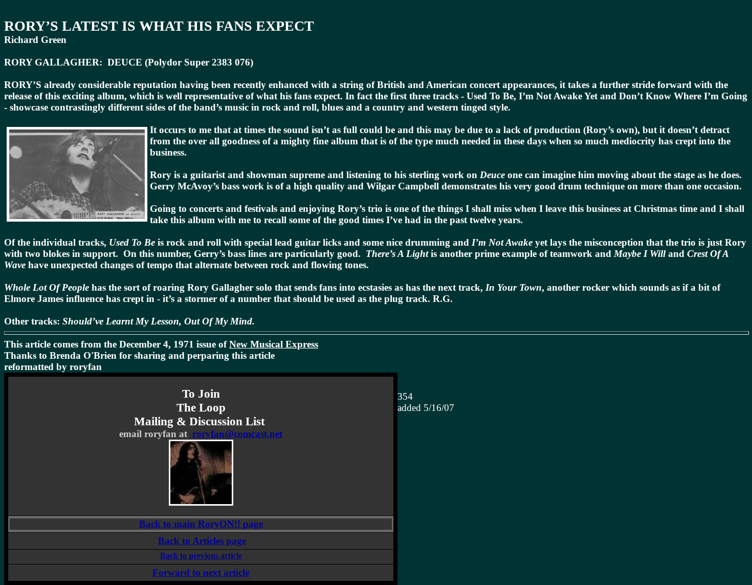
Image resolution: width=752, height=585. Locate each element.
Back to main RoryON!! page (201, 523)
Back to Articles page (202, 540)
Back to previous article (201, 555)
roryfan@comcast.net (237, 433)
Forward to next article (200, 572)
